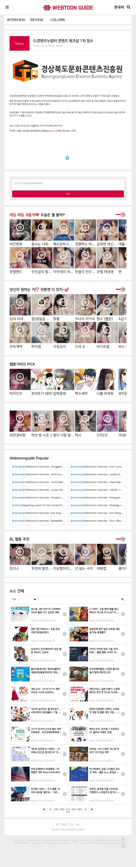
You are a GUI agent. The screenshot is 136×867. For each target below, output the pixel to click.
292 (62, 809)
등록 (68, 194)
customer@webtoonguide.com (58, 843)
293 (68, 809)
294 (73, 809)
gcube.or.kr (52, 131)
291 (56, 809)
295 (79, 809)
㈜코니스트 (19, 840)
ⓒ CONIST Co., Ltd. (68, 824)
